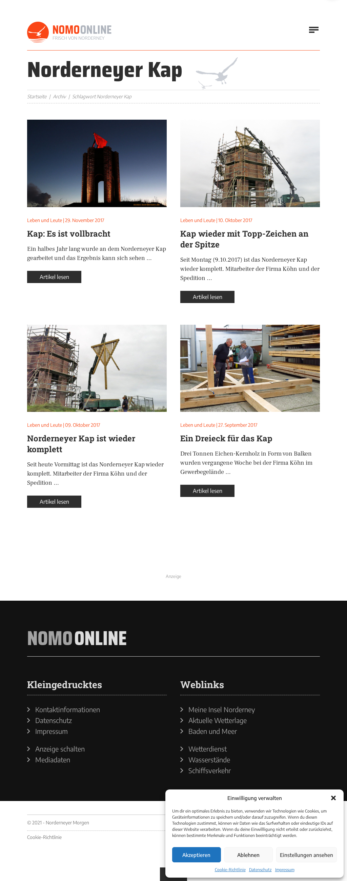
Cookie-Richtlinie (230, 869)
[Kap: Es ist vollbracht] (97, 163)
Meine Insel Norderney (221, 709)
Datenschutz (260, 869)
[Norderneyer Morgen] (69, 32)
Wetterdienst (207, 748)
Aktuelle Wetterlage (217, 720)
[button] (333, 798)
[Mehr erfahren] (173, 555)
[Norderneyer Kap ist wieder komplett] (97, 368)
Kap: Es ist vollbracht (68, 233)
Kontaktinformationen (67, 709)
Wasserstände (209, 759)
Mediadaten (52, 759)
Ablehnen (248, 855)
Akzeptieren (196, 855)
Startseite (36, 96)
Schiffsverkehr (209, 770)
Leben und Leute (44, 220)
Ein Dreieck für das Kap (226, 438)
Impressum (284, 869)
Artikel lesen (54, 277)
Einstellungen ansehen (306, 855)
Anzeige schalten (60, 748)
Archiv (59, 96)
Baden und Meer (212, 731)
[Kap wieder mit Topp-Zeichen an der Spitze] (250, 163)
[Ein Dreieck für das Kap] (250, 368)
